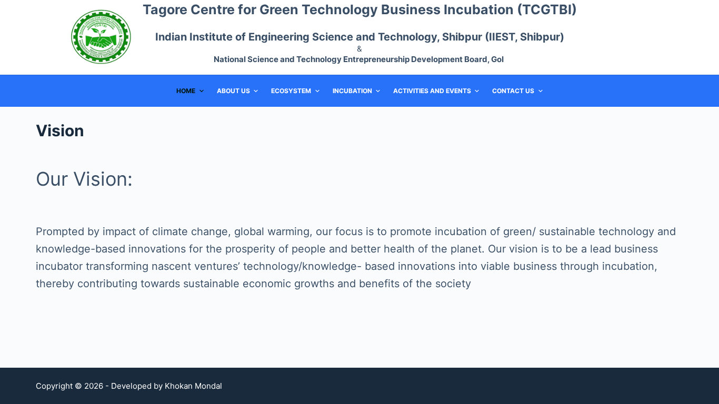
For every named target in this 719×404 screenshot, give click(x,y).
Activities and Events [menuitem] (432, 91)
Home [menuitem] (185, 91)
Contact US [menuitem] (513, 91)
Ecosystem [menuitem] (291, 91)
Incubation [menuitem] (352, 91)
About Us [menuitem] (233, 91)
